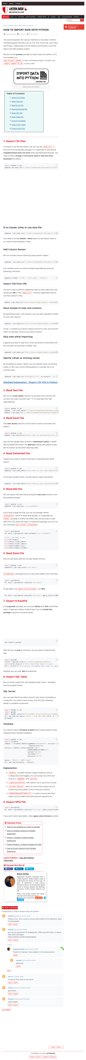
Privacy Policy (35, 1057)
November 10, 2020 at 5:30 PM (22, 988)
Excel (53, 17)
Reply (10, 924)
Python (21, 17)
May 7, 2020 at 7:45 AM (17, 976)
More (76, 17)
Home (7, 17)
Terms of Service (49, 1057)
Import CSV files (18, 97)
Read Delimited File (19, 109)
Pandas (30, 34)
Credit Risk (42, 17)
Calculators (67, 17)
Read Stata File (18, 117)
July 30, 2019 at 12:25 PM (29, 960)
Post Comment (11, 908)
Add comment (6, 1009)
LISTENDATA (50, 1053)
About (5, 3)
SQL (59, 17)
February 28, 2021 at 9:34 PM (22, 999)
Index (11, 3)
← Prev (52, 1047)
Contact (18, 3)
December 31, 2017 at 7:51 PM (22, 916)
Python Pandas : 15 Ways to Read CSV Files (24, 844)
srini (9, 976)
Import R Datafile (19, 121)
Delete (15, 924)
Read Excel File (18, 105)
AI (48, 17)
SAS (12, 17)
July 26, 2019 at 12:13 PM (31, 949)
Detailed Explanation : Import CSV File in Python (30, 382)
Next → (60, 1047)
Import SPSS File (18, 128)
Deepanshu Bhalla (18, 949)
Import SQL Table (19, 124)
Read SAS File (17, 113)
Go (82, 20)
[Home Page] (15, 10)
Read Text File (17, 101)
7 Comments (22, 34)
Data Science (31, 17)
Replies (10, 945)
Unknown (11, 916)
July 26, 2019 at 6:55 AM (20, 929)
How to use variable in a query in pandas (23, 827)
